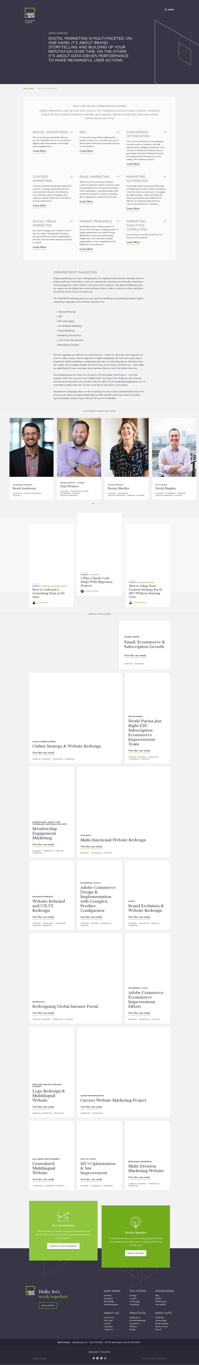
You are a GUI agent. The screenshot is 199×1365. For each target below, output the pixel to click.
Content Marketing (42, 179)
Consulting (54, 586)
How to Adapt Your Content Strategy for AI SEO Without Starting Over (145, 591)
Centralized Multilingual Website (43, 1168)
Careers (107, 1324)
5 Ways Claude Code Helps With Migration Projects (97, 582)
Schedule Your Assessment (63, 1246)
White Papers (161, 1302)
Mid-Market (109, 1302)
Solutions (28, 88)
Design (132, 1329)
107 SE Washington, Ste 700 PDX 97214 (122, 1342)
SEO (83, 132)
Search (158, 1329)
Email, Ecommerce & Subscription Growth (144, 644)
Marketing (17, 493)
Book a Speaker (136, 1253)
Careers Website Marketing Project (113, 1100)
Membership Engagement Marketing (44, 833)
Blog (157, 1296)
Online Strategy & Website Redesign (66, 746)
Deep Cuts (163, 1312)
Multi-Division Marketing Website (146, 1168)
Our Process (109, 1318)
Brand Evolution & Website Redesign (146, 908)
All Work (107, 1296)
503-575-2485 (96, 1342)
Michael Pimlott (140, 602)
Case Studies (160, 1304)
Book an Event (161, 1326)
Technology (94, 575)
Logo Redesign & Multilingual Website (48, 1096)
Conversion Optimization (137, 134)
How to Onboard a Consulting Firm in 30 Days (48, 593)
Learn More (39, 151)
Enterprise (108, 1299)
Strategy (65, 491)
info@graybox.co (79, 1342)
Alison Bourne (43, 602)
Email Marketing (95, 177)
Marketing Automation (137, 179)
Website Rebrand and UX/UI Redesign (48, 906)
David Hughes (165, 488)
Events (158, 1299)
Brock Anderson (24, 488)
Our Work (112, 1290)
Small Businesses (111, 1304)
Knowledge (164, 1290)
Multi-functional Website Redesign (113, 840)
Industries (159, 1318)
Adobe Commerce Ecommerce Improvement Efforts (146, 999)
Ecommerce (66, 493)
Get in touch (47, 1305)
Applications (135, 1318)
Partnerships (160, 1321)
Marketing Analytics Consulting (136, 225)
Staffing (63, 586)
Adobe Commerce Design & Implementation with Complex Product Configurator (98, 899)
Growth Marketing (33, 493)
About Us (111, 1312)
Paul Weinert (69, 486)
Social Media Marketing (44, 223)
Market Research (96, 221)
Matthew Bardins (93, 591)
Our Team (108, 1321)
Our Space (108, 1326)
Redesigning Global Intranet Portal (65, 1006)
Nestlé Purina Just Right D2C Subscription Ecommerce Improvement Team (144, 732)
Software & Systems (79, 491)
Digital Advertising (50, 132)
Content (17, 495)
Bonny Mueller (118, 488)
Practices (138, 1312)
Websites (76, 493)
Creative (37, 759)
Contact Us (108, 1329)
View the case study (135, 655)
